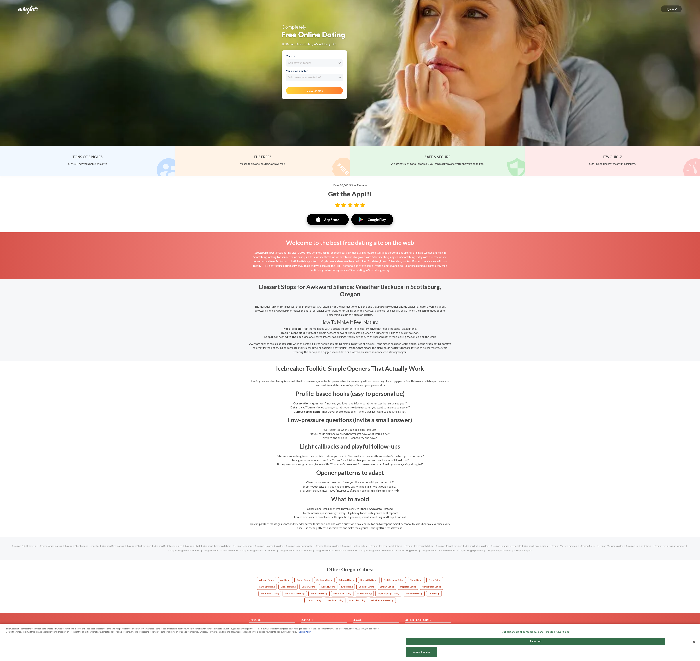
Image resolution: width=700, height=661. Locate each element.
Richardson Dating (342, 593)
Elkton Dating (416, 580)
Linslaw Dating (387, 586)
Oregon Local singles (536, 545)
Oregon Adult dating (24, 545)
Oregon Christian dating (217, 545)
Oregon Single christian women (258, 550)
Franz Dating (435, 580)
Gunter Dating (308, 586)
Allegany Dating (266, 580)
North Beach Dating (431, 586)
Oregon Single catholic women (220, 550)
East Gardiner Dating (394, 580)
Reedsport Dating (319, 593)
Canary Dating (303, 580)
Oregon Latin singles (477, 545)
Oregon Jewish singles (449, 545)
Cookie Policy (304, 632)
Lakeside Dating (366, 586)
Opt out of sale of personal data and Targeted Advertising (535, 631)
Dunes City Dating (369, 580)
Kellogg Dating (328, 586)
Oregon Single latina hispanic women (336, 550)
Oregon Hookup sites (354, 545)
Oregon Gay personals (299, 545)
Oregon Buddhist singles (168, 545)
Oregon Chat (192, 545)
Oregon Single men (407, 550)
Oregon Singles (523, 550)
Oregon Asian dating (50, 545)
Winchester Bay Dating (382, 600)
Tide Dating (433, 593)
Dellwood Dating (346, 580)
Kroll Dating (347, 586)
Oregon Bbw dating (113, 545)
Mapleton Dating (408, 586)
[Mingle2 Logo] (28, 9)
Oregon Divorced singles (269, 545)
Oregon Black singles (139, 545)
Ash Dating (285, 580)
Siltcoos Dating (364, 593)
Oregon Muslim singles (610, 545)
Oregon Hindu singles (327, 545)
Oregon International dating (386, 545)
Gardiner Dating (267, 586)
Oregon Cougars (242, 545)
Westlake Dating (357, 600)
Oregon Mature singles (564, 545)
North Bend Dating (270, 593)
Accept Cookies (421, 652)
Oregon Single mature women (376, 550)
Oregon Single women (498, 550)
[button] (671, 8)
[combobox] (314, 63)
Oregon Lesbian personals (506, 545)
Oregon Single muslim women (438, 550)
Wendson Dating (335, 600)
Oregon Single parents (470, 550)
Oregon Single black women (184, 550)
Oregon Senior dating (638, 545)
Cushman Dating (324, 580)
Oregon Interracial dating (419, 545)
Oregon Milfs (587, 545)
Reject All (535, 641)
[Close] (694, 642)
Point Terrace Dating (294, 593)
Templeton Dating (413, 593)
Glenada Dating (288, 586)
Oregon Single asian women (669, 545)
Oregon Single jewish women (295, 550)
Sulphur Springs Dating (388, 593)
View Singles (314, 90)
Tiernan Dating (314, 600)
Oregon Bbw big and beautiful (82, 545)
